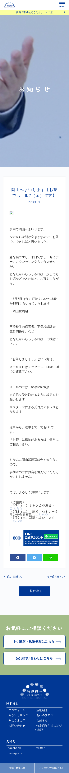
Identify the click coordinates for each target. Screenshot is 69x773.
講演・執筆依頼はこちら (37, 641)
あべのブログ (44, 715)
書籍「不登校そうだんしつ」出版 (34, 12)
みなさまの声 (16, 720)
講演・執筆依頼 (17, 768)
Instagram (15, 753)
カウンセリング (18, 715)
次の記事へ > (56, 576)
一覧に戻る (34, 591)
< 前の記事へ (12, 576)
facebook (14, 747)
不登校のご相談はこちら (51, 768)
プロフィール (16, 710)
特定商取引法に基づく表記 (48, 727)
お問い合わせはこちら (37, 658)
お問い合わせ (16, 725)
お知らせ (42, 720)
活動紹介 (42, 710)
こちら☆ (16, 508)
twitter (40, 747)
